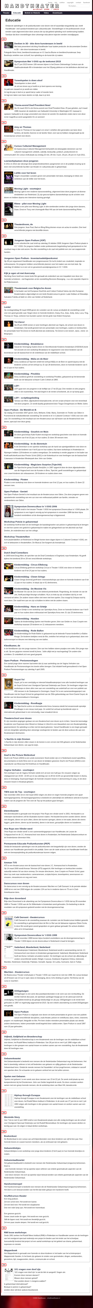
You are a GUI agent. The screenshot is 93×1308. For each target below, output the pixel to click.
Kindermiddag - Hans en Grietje (30, 606)
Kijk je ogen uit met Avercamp (19, 273)
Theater (6, 13)
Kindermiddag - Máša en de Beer (31, 359)
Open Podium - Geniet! (16, 491)
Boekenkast (10, 1136)
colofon (62, 2)
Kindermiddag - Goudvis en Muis (31, 432)
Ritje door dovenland (15, 898)
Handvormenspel (13, 1184)
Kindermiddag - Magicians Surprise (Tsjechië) (38, 464)
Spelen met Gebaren (14, 1076)
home (50, 2)
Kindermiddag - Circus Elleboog (31, 565)
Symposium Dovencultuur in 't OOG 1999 (35, 935)
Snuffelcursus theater (15, 1196)
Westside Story (12, 1117)
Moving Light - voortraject (27, 189)
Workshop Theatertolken (17, 537)
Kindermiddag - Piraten (16, 479)
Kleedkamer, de (12, 645)
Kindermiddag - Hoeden (26, 618)
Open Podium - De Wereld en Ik (20, 410)
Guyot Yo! (19, 679)
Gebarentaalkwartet (14, 1160)
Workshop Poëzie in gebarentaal (21, 522)
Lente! (7, 307)
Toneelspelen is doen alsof (28, 80)
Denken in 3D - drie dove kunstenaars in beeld (38, 43)
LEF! (16, 386)
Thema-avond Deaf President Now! (32, 105)
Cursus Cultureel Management (30, 146)
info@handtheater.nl (53, 1298)
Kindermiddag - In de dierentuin (30, 444)
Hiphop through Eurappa (27, 1095)
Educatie (17, 13)
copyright (70, 2)
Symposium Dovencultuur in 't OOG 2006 (35, 506)
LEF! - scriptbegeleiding (26, 398)
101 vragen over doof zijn (27, 1269)
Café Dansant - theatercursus (29, 917)
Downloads (57, 13)
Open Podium (21, 1012)
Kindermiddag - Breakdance (28, 344)
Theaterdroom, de (23, 224)
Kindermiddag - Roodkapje (28, 703)
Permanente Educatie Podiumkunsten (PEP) (27, 843)
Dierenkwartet (11, 811)
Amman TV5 (10, 862)
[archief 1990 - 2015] (30, 5)
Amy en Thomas (22, 127)
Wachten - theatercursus (16, 972)
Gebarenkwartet (12, 1058)
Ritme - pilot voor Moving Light (30, 203)
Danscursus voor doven (16, 883)
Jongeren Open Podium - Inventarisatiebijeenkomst (31, 258)
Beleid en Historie (32, 13)
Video (46, 13)
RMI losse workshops (15, 1232)
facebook (86, 2)
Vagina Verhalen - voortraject (19, 770)
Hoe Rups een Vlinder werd (18, 829)
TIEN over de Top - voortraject (19, 792)
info (56, 2)
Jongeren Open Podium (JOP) (29, 240)
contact (78, 2)
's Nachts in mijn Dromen (17, 739)
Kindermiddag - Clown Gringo (29, 577)
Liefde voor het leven (25, 173)
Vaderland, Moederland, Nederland (32, 947)
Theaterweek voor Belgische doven (32, 288)
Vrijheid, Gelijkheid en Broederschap (23, 1036)
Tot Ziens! (19, 322)
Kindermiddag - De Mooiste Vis (30, 589)
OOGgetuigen (21, 991)
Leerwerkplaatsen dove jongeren (21, 161)
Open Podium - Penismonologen (21, 660)
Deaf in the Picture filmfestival (19, 755)
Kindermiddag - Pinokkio (27, 374)
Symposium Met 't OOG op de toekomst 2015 (37, 61)
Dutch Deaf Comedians (16, 553)
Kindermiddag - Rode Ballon (29, 630)
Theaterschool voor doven (18, 718)
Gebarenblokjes (12, 1148)
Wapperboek (10, 1250)
